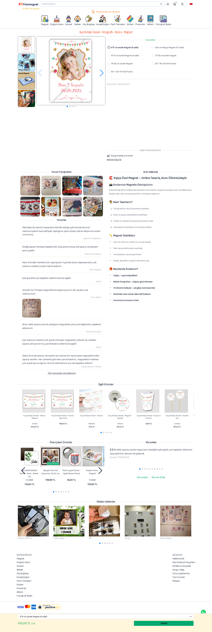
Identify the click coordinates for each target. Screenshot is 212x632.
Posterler (22, 588)
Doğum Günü (23, 562)
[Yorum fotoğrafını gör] (30, 185)
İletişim (176, 581)
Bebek (20, 570)
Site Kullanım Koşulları (183, 562)
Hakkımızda (178, 559)
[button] (191, 4)
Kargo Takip (178, 570)
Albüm (20, 592)
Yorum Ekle (158, 477)
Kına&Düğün (23, 577)
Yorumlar (142, 477)
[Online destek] (203, 612)
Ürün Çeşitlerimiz (181, 573)
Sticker (20, 585)
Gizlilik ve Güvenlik (181, 566)
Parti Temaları (24, 581)
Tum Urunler (178, 577)
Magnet (20, 559)
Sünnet (20, 566)
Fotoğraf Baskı (24, 596)
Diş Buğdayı (23, 573)
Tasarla (163, 623)
